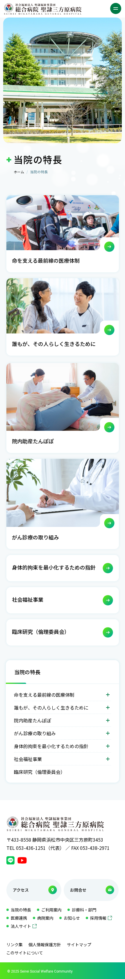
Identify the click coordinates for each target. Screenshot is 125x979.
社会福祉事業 (28, 758)
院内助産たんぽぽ (32, 720)
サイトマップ (79, 944)
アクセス (21, 890)
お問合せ (78, 890)
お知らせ (72, 918)
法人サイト (21, 926)
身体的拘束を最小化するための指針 (51, 746)
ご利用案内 (51, 910)
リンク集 (14, 944)
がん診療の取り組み (35, 733)
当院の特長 (27, 672)
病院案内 (45, 918)
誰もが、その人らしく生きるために (51, 707)
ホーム (19, 171)
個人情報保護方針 (44, 944)
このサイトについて (24, 953)
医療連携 (19, 918)
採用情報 (98, 918)
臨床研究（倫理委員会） (39, 771)
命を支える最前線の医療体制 (44, 694)
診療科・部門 (84, 910)
